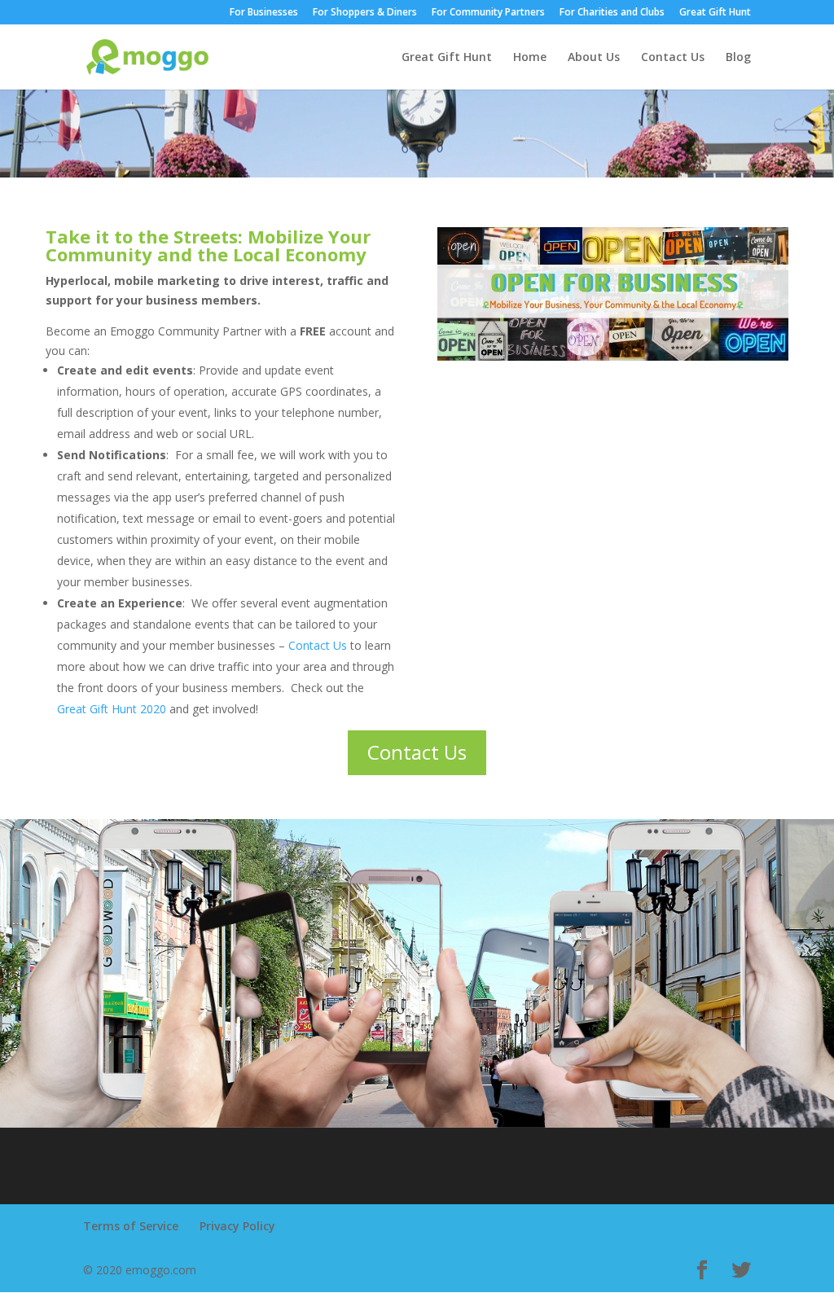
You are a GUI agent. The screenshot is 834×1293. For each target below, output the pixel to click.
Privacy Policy (237, 1226)
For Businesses (264, 13)
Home (529, 57)
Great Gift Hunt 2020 (111, 709)
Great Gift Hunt (715, 13)
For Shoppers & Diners (365, 13)
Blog (738, 57)
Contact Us (673, 57)
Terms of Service (130, 1226)
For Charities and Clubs (612, 13)
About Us (594, 57)
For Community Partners (488, 13)
